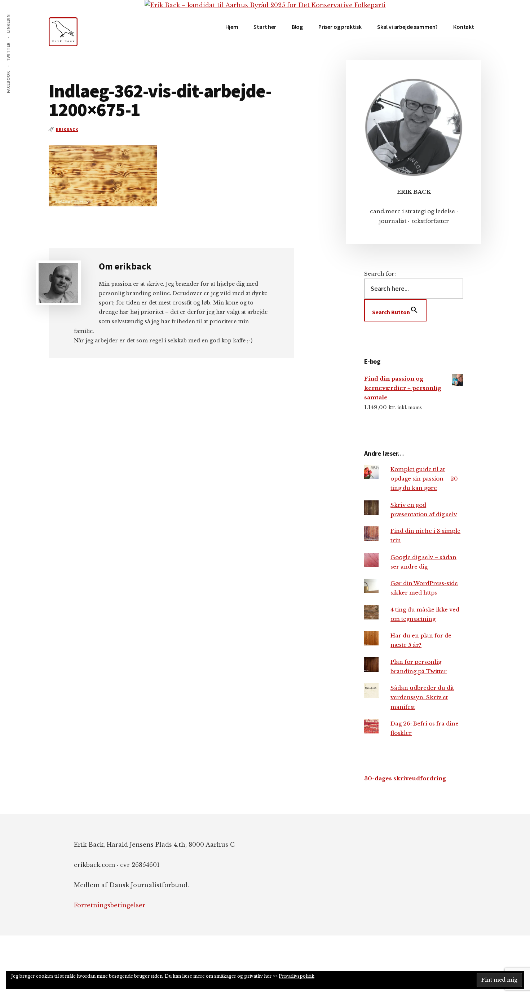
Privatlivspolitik (296, 976)
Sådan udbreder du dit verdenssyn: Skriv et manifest (422, 697)
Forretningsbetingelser (109, 905)
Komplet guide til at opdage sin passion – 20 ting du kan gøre (424, 479)
